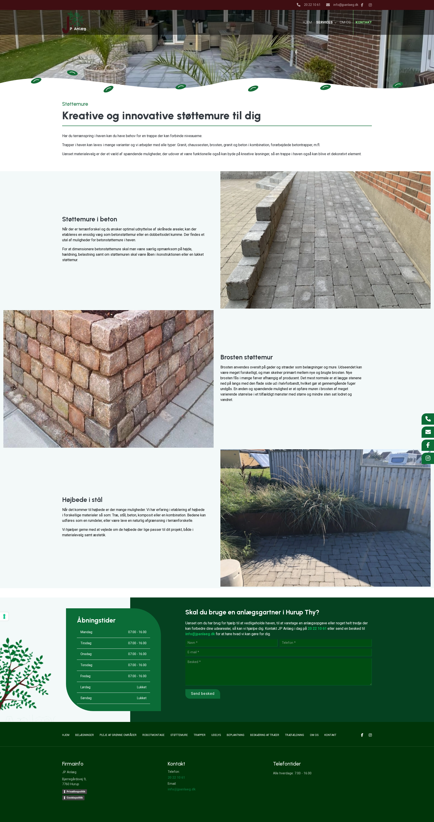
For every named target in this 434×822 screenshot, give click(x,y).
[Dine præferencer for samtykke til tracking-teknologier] (4, 616)
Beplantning (235, 735)
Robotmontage (153, 735)
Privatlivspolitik (76, 791)
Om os (314, 735)
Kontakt (330, 735)
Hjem (65, 735)
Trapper (199, 735)
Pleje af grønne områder (118, 735)
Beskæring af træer (264, 735)
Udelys (216, 735)
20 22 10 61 (312, 5)
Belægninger (84, 735)
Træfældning (294, 735)
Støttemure (179, 735)
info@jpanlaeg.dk (345, 5)
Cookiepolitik (75, 797)
